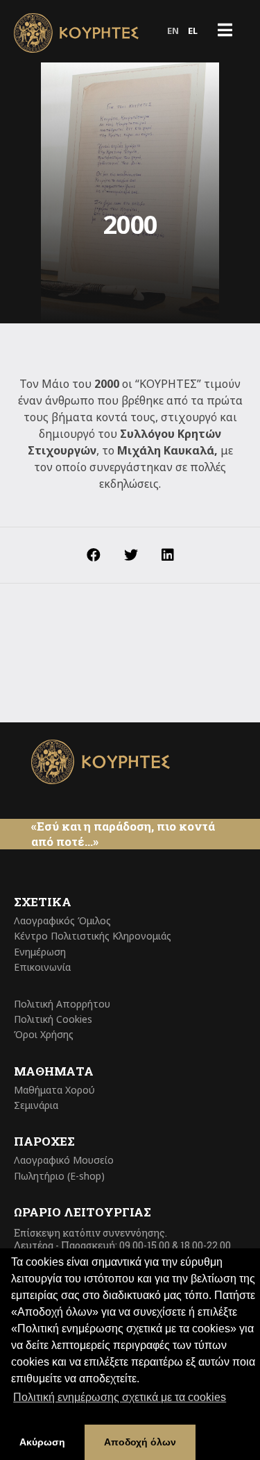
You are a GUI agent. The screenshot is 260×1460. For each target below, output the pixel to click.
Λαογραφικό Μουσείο (64, 1159)
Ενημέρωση (40, 951)
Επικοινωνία (42, 967)
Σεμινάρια (36, 1105)
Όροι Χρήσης (43, 1034)
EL (193, 30)
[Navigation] (225, 31)
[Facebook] (94, 555)
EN (173, 30)
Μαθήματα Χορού (54, 1089)
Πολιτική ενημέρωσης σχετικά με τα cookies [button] (119, 1397)
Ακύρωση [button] (42, 1442)
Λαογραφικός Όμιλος (62, 920)
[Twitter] (131, 555)
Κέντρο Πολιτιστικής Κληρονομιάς (92, 935)
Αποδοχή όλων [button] (140, 1442)
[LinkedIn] (168, 555)
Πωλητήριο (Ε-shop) (59, 1175)
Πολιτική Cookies (53, 1019)
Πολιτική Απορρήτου (62, 1003)
